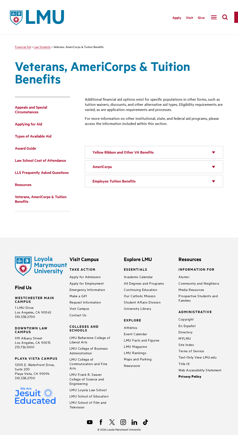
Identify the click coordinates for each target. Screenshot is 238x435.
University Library (137, 308)
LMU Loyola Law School (88, 389)
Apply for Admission (85, 276)
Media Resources (191, 289)
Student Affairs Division (142, 302)
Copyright (186, 319)
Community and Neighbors (198, 283)
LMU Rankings (135, 352)
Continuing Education (140, 289)
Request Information (85, 302)
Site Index (186, 344)
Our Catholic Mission (139, 295)
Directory (185, 332)
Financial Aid (23, 47)
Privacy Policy (189, 376)
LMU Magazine (135, 346)
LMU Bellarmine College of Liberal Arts (89, 339)
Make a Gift (78, 295)
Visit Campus (79, 308)
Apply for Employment (86, 283)
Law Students (42, 47)
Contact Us (77, 315)
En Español (186, 325)
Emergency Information (87, 289)
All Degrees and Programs (144, 283)
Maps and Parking (138, 359)
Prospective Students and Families (198, 297)
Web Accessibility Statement (199, 370)
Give (201, 17)
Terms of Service (191, 351)
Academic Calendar (138, 276)
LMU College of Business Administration (88, 350)
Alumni (183, 276)
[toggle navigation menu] (213, 17)
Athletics (130, 327)
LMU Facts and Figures (141, 340)
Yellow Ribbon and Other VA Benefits (123, 152)
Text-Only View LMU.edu (197, 357)
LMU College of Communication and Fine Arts (88, 363)
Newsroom (132, 365)
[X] (112, 422)
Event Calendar (135, 333)
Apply (176, 17)
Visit (189, 17)
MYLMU (184, 338)
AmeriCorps (102, 166)
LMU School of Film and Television (87, 404)
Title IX (184, 363)
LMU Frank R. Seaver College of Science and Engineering (86, 378)
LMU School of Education (89, 396)
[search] (225, 17)
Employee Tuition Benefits (114, 181)
